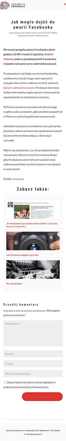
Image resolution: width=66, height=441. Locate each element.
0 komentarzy (41, 35)
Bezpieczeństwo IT (34, 434)
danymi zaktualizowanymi (19, 87)
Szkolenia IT (44, 430)
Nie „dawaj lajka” (14, 283)
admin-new (30, 32)
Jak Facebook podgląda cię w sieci (22, 255)
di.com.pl (18, 179)
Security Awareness (14, 430)
